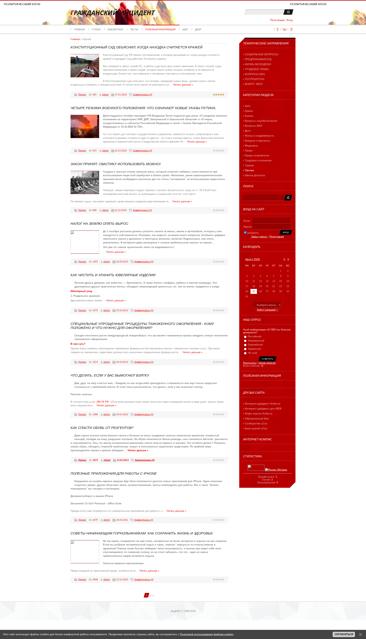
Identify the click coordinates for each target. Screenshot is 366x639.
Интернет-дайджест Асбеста (262, 403)
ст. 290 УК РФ (101, 401)
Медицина (251, 145)
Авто (247, 105)
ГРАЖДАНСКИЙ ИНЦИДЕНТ (113, 12)
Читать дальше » (183, 84)
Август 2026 (252, 259)
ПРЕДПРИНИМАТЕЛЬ (258, 59)
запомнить (253, 232)
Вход (290, 20)
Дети (248, 130)
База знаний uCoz (256, 428)
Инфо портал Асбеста (258, 413)
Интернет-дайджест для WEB (263, 408)
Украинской (254, 348)
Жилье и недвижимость (259, 135)
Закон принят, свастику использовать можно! (116, 164)
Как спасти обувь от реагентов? (102, 428)
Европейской (255, 344)
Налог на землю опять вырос (99, 224)
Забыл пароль (259, 236)
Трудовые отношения (258, 160)
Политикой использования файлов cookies (206, 634)
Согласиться (344, 634)
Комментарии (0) (142, 94)
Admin (105, 94)
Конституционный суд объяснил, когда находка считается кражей (136, 47)
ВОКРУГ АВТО (254, 84)
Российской (254, 336)
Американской (256, 340)
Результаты (249, 362)
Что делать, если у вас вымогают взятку (110, 375)
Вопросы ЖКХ (253, 125)
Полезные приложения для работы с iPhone (114, 473)
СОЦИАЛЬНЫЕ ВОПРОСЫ (261, 54)
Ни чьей (252, 352)
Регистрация (277, 20)
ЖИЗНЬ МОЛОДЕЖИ (258, 64)
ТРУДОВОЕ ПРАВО (257, 69)
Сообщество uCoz (256, 423)
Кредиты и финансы (257, 140)
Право (249, 150)
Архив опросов (267, 362)
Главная (75, 39)
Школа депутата (255, 175)
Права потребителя (257, 155)
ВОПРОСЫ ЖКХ (255, 74)
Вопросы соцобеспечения (261, 120)
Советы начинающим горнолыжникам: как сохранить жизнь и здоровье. (142, 533)
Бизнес (249, 115)
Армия (249, 110)
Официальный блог (257, 418)
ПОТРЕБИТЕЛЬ (254, 79)
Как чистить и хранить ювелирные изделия (113, 275)
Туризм (249, 165)
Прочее (82, 94)
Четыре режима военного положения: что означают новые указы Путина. (143, 108)
